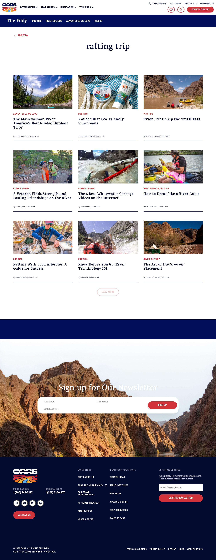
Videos (98, 21)
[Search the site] (180, 10)
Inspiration (66, 7)
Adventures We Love (78, 21)
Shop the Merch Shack (90, 485)
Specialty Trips (119, 502)
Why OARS (85, 7)
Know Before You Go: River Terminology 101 (101, 267)
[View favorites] (171, 10)
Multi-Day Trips (119, 485)
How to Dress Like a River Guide (172, 194)
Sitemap (172, 549)
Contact (177, 4)
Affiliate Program (89, 503)
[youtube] (24, 503)
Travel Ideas (117, 477)
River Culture (54, 21)
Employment (85, 511)
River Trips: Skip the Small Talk (172, 120)
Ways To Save (191, 4)
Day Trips (115, 494)
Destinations (27, 7)
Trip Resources (207, 4)
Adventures (48, 7)
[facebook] (32, 503)
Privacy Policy (157, 549)
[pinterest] (40, 503)
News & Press (85, 519)
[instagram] (16, 503)
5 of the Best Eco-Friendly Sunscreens (101, 122)
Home (181, 549)
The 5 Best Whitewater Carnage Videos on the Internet (106, 196)
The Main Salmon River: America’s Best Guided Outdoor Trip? (40, 124)
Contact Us (24, 515)
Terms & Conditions (137, 549)
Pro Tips (36, 21)
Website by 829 (195, 549)
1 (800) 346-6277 (159, 4)
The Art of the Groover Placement (164, 267)
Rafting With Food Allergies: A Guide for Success (40, 267)
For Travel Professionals (86, 493)
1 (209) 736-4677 (55, 492)
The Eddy (17, 21)
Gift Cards (84, 477)
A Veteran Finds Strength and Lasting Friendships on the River (42, 196)
